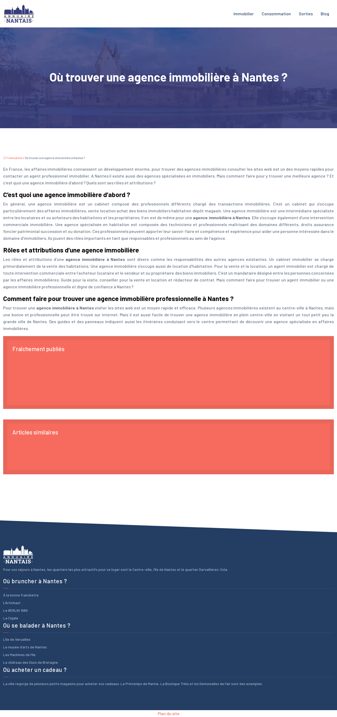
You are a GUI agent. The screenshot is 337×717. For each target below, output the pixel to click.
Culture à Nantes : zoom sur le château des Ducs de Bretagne (69, 376)
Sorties (306, 13)
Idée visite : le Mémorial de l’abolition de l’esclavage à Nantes (69, 385)
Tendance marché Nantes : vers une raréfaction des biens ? (68, 450)
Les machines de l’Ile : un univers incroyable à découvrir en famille (74, 367)
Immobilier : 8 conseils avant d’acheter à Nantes (57, 459)
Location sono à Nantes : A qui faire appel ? (52, 358)
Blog (325, 13)
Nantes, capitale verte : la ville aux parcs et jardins (59, 393)
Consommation (276, 13)
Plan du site (169, 713)
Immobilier (244, 13)
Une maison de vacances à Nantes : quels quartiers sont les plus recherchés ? (85, 441)
